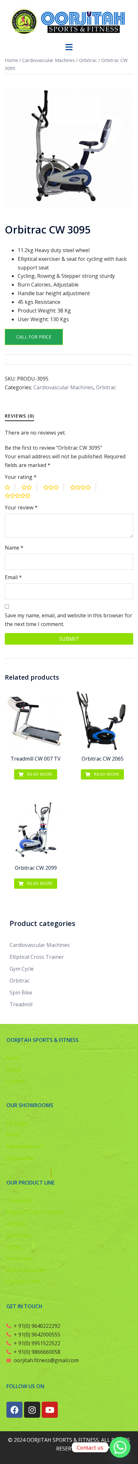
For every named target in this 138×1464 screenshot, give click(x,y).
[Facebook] (14, 1410)
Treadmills (19, 1200)
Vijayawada (19, 1157)
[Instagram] (32, 1410)
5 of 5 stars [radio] (20, 495)
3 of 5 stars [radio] (53, 487)
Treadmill (21, 1004)
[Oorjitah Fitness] (69, 20)
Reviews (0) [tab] (19, 416)
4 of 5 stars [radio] (83, 487)
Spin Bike (21, 992)
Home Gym (19, 1258)
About (13, 1069)
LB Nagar (18, 1123)
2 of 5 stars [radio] (29, 487)
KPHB (13, 1134)
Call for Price (33, 337)
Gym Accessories (26, 1270)
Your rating (21, 477)
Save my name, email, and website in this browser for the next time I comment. (68, 620)
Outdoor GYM (22, 1281)
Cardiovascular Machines (48, 60)
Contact (15, 1081)
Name (14, 547)
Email (13, 577)
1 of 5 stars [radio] (10, 487)
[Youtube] (50, 1410)
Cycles (13, 1246)
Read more (39, 774)
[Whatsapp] (120, 1447)
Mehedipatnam (24, 1146)
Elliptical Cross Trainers (34, 1212)
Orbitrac (88, 60)
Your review (21, 507)
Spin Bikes (18, 1235)
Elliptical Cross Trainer (37, 956)
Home (11, 60)
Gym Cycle (22, 968)
